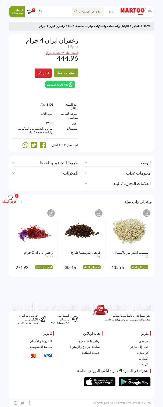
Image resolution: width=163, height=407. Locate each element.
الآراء (145, 364)
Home (146, 26)
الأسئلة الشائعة (91, 352)
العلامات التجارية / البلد (132, 184)
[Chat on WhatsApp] (60, 84)
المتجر (136, 26)
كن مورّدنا (142, 352)
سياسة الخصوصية (41, 346)
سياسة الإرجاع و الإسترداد (84, 346)
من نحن (144, 341)
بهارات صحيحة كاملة (80, 26)
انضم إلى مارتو (140, 346)
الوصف (145, 163)
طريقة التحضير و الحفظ (58, 163)
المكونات (70, 173)
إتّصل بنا (144, 358)
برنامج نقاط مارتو (89, 341)
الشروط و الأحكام (41, 341)
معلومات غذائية (138, 173)
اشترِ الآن (43, 73)
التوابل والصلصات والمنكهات (111, 26)
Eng (111, 11)
